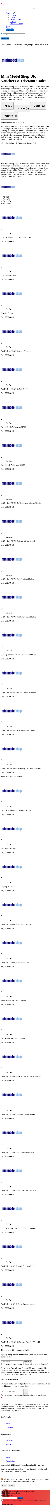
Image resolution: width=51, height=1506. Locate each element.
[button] (28, 12)
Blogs (8, 26)
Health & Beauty (16, 24)
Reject (4, 1485)
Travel (12, 17)
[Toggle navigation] (34, 8)
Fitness (13, 15)
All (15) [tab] (6, 197)
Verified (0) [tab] (7, 203)
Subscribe (9, 30)
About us (9, 28)
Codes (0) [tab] (6, 199)
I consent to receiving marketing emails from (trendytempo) (26, 1364)
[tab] (7, 106)
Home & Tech (15, 20)
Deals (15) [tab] (7, 201)
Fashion (13, 22)
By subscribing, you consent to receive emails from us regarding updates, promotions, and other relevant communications (25, 1500)
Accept (11, 1485)
